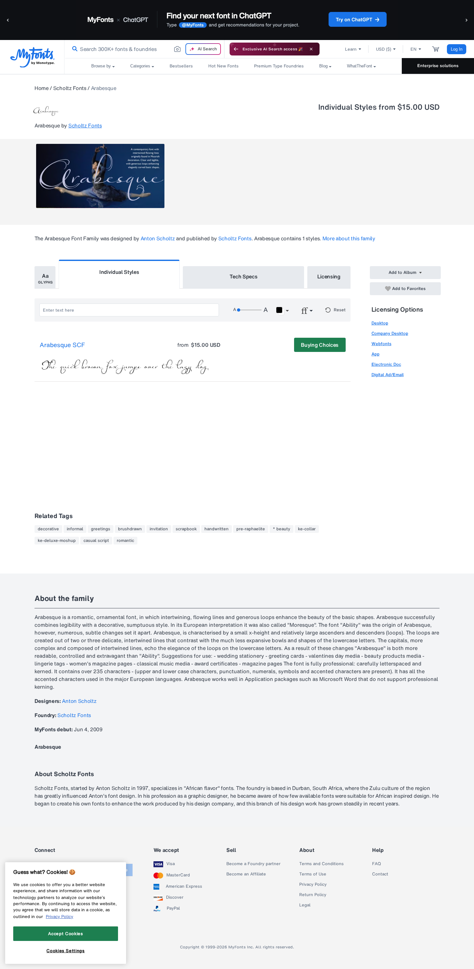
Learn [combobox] (351, 49)
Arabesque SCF (62, 345)
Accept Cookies (65, 933)
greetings (100, 529)
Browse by (101, 66)
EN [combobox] (413, 49)
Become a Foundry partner (253, 863)
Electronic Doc (386, 364)
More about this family (348, 238)
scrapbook (186, 529)
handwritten (216, 529)
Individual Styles (119, 272)
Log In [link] (456, 49)
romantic (125, 540)
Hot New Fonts (223, 66)
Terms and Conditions (321, 863)
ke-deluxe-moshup (57, 540)
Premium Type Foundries (279, 66)
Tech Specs (244, 276)
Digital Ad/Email (387, 375)
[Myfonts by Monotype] (32, 57)
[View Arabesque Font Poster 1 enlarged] (100, 176)
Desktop (379, 323)
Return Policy (312, 894)
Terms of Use (312, 874)
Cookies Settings (65, 950)
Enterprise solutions (438, 66)
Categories (140, 66)
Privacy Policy (313, 884)
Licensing (329, 276)
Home (42, 88)
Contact (380, 874)
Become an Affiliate (246, 874)
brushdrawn (130, 529)
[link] (73, 49)
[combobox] (144, 49)
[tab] (45, 277)
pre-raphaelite (250, 529)
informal (75, 529)
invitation (159, 529)
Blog (323, 66)
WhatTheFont (359, 66)
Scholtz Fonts (69, 88)
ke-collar (307, 529)
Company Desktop (389, 333)
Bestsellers (181, 66)
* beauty (281, 529)
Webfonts (381, 344)
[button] (8, 20)
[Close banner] (311, 49)
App (375, 354)
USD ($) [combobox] (383, 49)
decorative (48, 529)
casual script (96, 540)
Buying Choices (320, 345)
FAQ (376, 863)
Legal (305, 905)
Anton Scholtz (158, 238)
